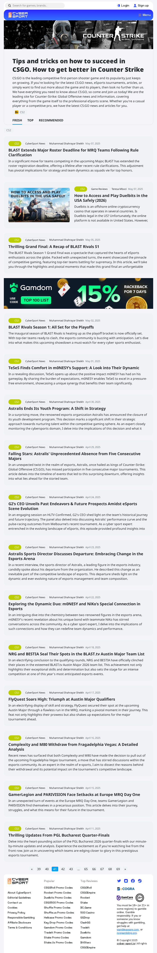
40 (47, 869)
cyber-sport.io (126, 943)
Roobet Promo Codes (57, 892)
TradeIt (85, 927)
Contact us (15, 902)
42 (63, 869)
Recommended (51, 120)
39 (39, 869)
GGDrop (85, 917)
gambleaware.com (128, 929)
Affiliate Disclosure (19, 922)
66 (94, 869)
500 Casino (87, 912)
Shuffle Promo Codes (57, 907)
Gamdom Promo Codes (58, 927)
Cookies (12, 907)
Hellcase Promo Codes (58, 917)
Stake (84, 902)
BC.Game (85, 907)
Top (30, 120)
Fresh (17, 120)
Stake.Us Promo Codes (58, 942)
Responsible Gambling (21, 917)
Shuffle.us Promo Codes (59, 912)
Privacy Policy (16, 912)
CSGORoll (86, 887)
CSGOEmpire (87, 892)
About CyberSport (19, 892)
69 (118, 869)
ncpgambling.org (127, 932)
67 (102, 869)
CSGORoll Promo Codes (58, 887)
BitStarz (85, 942)
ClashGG (85, 922)
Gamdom (85, 937)
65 (86, 869)
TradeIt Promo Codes (57, 932)
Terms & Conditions (20, 927)
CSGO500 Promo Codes (58, 902)
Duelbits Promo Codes (58, 897)
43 (71, 869)
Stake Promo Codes (56, 937)
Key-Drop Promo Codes (58, 922)
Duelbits (85, 932)
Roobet (85, 897)
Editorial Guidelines (19, 897)
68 (110, 869)
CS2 (8, 130)
